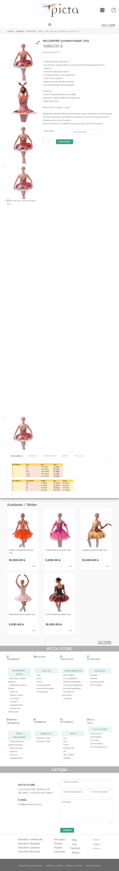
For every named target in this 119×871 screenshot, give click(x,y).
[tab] (16, 455)
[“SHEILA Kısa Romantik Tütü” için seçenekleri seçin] (70, 566)
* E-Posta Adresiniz (99, 792)
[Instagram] (13, 10)
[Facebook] (4, 10)
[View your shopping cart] (113, 10)
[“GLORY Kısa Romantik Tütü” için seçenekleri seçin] (70, 630)
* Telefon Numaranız (72, 792)
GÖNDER (67, 830)
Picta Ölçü (49, 131)
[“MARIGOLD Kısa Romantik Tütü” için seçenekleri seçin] (34, 566)
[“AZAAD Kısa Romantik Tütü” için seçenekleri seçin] (107, 566)
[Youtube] (9, 10)
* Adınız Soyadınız (70, 782)
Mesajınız (66, 802)
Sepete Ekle (64, 141)
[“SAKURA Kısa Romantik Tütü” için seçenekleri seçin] (34, 630)
